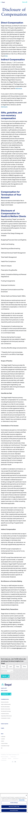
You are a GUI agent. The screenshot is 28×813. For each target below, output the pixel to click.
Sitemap (9, 763)
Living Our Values (4, 748)
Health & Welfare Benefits (6, 709)
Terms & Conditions (4, 761)
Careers (2, 745)
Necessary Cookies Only (14, 806)
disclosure (19, 89)
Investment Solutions (5, 718)
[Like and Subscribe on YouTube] (15, 766)
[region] (14, 803)
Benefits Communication (5, 713)
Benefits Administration (5, 711)
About (2, 738)
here (6, 57)
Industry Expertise (4, 728)
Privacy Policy (13, 761)
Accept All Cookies (14, 810)
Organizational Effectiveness (6, 720)
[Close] (26, 795)
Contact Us (4, 698)
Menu (24, 2)
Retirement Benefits (4, 706)
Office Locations (4, 695)
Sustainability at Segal (5, 750)
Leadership (3, 741)
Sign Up (4, 677)
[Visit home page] (9, 688)
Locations (3, 743)
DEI (1, 752)
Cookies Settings (14, 802)
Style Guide (4, 763)
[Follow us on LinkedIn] (13, 766)
